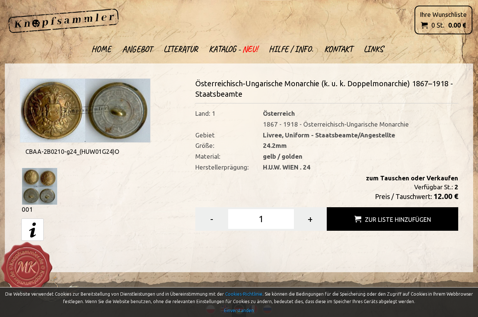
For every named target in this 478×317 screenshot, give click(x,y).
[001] (40, 185)
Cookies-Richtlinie (244, 294)
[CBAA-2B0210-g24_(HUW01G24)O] (85, 109)
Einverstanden (239, 310)
